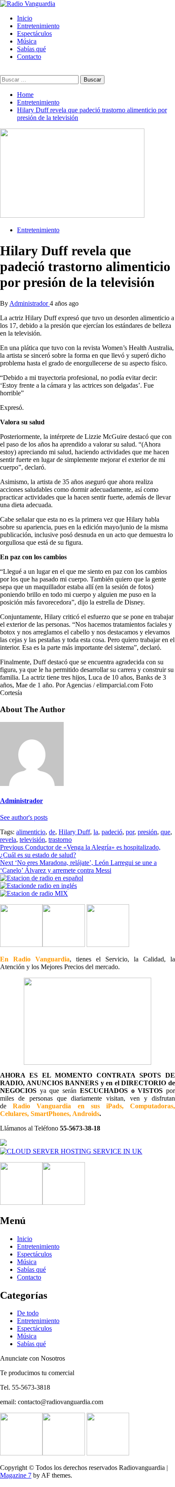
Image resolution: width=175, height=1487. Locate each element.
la (95, 832)
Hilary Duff (74, 832)
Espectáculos (34, 33)
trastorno (60, 839)
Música (27, 41)
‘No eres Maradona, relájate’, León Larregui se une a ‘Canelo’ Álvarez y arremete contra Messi (78, 866)
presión (147, 832)
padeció (112, 832)
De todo (28, 1313)
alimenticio (30, 832)
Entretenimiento (38, 25)
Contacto (29, 56)
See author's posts (24, 817)
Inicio (24, 18)
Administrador (29, 303)
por (130, 832)
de (52, 832)
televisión (32, 839)
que (165, 832)
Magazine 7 (15, 1475)
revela (8, 839)
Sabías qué (31, 49)
